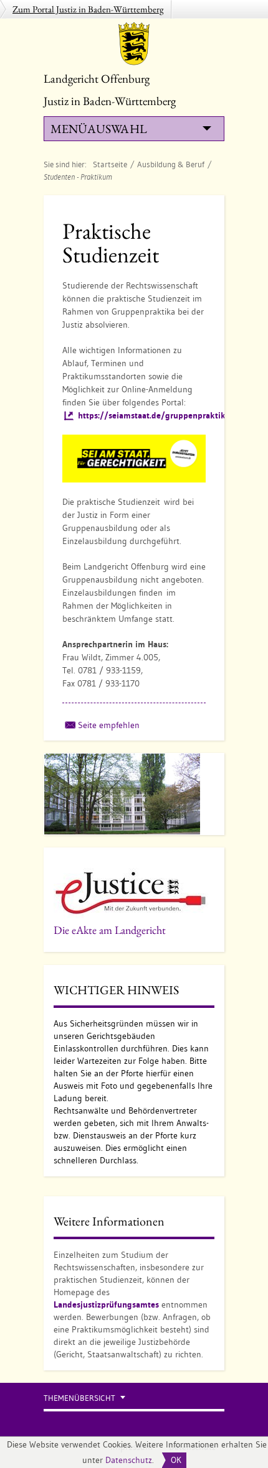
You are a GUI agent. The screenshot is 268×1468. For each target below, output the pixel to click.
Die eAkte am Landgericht (110, 930)
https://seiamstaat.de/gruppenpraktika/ (156, 415)
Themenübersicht (79, 1398)
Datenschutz (128, 1460)
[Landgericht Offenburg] (134, 43)
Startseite (110, 164)
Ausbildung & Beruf (170, 164)
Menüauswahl (98, 129)
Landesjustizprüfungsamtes (106, 1304)
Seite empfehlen (109, 725)
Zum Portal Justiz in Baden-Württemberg (88, 9)
